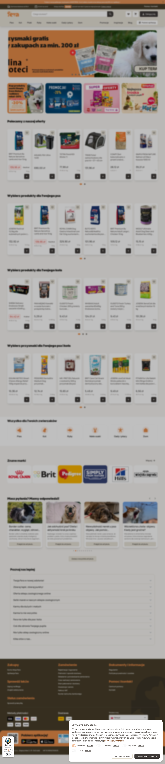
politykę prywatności (114, 740)
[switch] (8, 754)
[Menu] (3, 737)
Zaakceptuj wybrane (122, 756)
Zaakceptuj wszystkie (145, 756)
